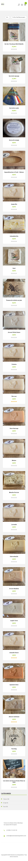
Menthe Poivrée (14, 492)
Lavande (14, 524)
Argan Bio (14, 204)
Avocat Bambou (14, 588)
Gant (14, 268)
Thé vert (14, 396)
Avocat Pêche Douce (14, 332)
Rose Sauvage (14, 428)
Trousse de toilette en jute (14, 300)
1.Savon (5, 799)
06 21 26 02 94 (13, 830)
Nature (14, 460)
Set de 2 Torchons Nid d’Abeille (14, 44)
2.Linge (4, 802)
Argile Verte (14, 620)
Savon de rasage (14, 140)
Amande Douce (14, 652)
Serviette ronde (14, 108)
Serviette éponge (14, 76)
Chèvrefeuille (14, 556)
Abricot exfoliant (14, 716)
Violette (14, 364)
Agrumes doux (14, 684)
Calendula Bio (14, 236)
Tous (4, 806)
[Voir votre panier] (25, 5)
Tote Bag (14, 749)
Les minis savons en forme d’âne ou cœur (14, 781)
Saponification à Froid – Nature (14, 172)
